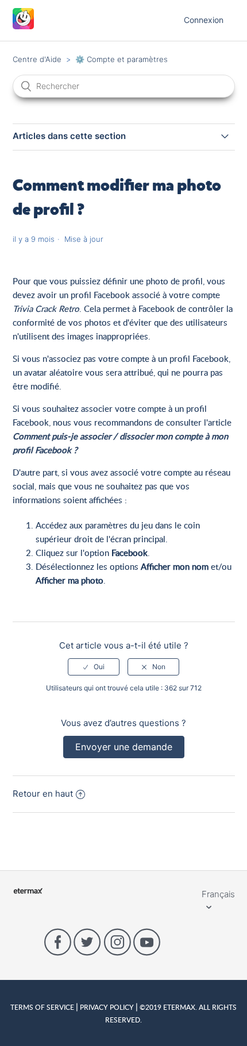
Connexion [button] (203, 20)
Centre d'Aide (37, 59)
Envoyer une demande (123, 746)
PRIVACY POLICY (107, 1007)
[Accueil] (23, 26)
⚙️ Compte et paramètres (121, 59)
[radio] (93, 667)
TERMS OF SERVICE (43, 1007)
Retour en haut (43, 793)
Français (218, 894)
